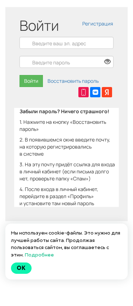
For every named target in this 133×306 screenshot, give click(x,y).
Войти (31, 80)
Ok (21, 268)
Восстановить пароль (73, 80)
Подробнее (39, 255)
